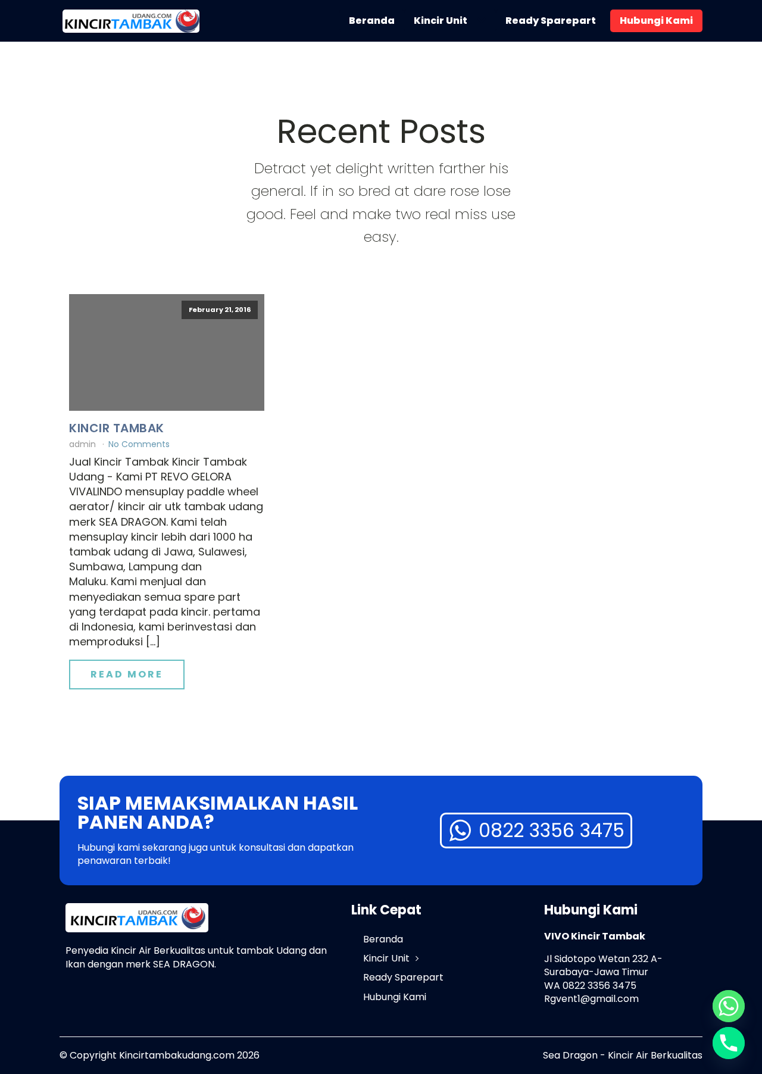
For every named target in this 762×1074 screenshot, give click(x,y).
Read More (126, 674)
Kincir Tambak (116, 428)
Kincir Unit (440, 20)
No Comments (139, 444)
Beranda (372, 20)
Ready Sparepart (550, 20)
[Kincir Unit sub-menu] (484, 21)
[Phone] (729, 1043)
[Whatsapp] (729, 1006)
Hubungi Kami (656, 20)
